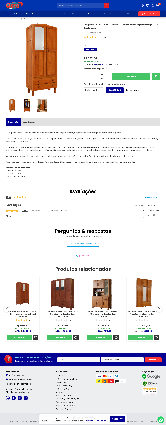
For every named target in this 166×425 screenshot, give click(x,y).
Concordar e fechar (117, 419)
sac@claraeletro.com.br (20, 379)
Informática (62, 14)
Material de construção (112, 14)
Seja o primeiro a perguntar (83, 244)
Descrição (13, 122)
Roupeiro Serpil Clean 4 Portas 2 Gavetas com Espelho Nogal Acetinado (63, 314)
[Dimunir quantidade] (102, 74)
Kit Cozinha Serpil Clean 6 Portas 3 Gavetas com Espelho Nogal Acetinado (103, 314)
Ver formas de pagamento (96, 68)
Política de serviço (64, 402)
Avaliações (29, 122)
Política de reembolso (66, 405)
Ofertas (130, 14)
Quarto (23, 19)
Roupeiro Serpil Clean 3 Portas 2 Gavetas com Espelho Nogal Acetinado (22, 314)
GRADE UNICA (90, 49)
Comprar (131, 76)
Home (8, 19)
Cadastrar (153, 359)
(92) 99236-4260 (17, 375)
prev (7, 309)
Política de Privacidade (95, 420)
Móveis (50, 14)
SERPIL (99, 33)
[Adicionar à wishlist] (158, 25)
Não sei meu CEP (133, 90)
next (159, 309)
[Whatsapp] (156, 76)
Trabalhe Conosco (64, 409)
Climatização (78, 14)
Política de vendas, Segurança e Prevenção (67, 397)
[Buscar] (106, 5)
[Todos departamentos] (7, 14)
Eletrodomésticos (34, 14)
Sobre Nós (60, 375)
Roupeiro (32, 19)
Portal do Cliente (151, 14)
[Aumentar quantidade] (102, 78)
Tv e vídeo (92, 14)
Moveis (15, 19)
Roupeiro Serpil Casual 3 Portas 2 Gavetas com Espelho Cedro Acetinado (143, 314)
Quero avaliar (150, 197)
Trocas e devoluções (66, 385)
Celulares (18, 14)
